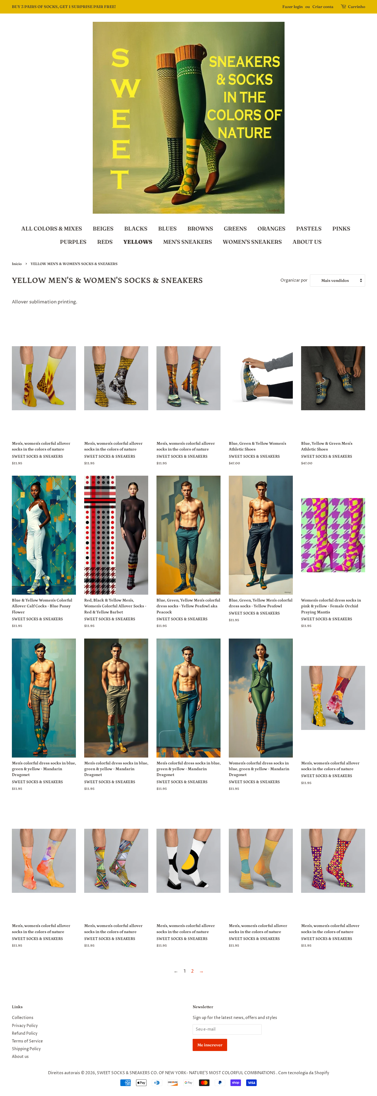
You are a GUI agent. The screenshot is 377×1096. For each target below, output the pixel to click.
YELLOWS (137, 241)
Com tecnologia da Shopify (303, 1073)
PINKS (341, 228)
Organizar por (293, 280)
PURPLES (73, 241)
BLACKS (135, 228)
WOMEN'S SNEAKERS (252, 241)
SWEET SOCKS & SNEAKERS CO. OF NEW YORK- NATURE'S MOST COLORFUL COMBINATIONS (186, 1073)
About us (20, 1057)
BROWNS (200, 228)
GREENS (235, 228)
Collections (22, 1018)
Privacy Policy (25, 1026)
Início (17, 264)
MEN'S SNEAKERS (187, 241)
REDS (105, 241)
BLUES (167, 228)
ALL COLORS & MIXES (51, 228)
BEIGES (103, 228)
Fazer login (292, 6)
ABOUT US (307, 241)
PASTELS (309, 228)
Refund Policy (25, 1033)
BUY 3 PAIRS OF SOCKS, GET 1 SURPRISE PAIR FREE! (64, 6)
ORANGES (271, 228)
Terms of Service (27, 1041)
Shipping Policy (26, 1049)
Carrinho (356, 6)
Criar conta (322, 6)
